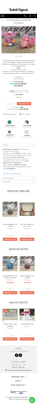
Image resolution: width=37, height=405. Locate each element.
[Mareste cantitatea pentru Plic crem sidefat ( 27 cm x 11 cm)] (30, 235)
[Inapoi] (1, 20)
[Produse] (2, 16)
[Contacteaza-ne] (25, 16)
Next (34, 42)
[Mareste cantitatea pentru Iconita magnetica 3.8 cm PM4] (13, 235)
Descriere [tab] (5, 145)
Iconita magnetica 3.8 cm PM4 (10, 225)
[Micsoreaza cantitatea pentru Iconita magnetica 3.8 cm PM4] (6, 235)
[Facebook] (16, 355)
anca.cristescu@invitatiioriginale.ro (20, 370)
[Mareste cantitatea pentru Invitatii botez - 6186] (13, 335)
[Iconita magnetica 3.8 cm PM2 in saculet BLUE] (10, 263)
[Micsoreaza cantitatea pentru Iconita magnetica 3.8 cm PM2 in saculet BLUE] (6, 289)
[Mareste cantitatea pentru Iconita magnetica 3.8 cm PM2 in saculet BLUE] (13, 289)
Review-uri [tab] (7, 181)
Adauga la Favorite (10, 114)
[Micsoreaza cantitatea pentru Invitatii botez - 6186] (6, 335)
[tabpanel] (18, 39)
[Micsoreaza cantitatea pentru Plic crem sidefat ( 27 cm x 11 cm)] (23, 235)
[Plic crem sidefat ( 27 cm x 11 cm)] (27, 209)
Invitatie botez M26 (27, 324)
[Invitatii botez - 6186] (10, 314)
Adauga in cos (24, 104)
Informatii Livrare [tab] (8, 178)
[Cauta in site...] (35, 16)
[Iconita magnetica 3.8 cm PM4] (10, 209)
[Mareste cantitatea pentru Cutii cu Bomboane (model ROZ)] (13, 103)
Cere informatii (25, 114)
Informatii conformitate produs (12, 174)
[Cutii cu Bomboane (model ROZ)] (18, 39)
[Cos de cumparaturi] (30, 16)
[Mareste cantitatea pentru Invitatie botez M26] (30, 335)
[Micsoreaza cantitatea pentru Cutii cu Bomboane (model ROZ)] (8, 103)
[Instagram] (20, 355)
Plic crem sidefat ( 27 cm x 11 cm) (27, 225)
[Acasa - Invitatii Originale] (18, 9)
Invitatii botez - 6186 (10, 324)
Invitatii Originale (18, 23)
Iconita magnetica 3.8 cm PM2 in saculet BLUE (10, 277)
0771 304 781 (20, 367)
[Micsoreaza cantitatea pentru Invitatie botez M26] (23, 335)
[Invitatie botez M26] (27, 314)
